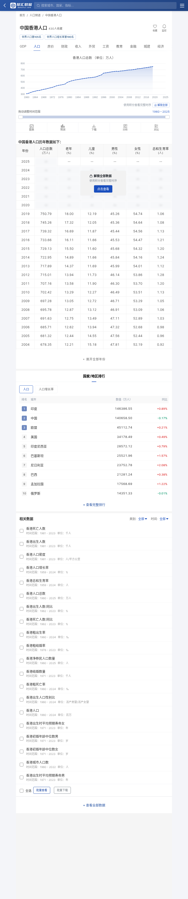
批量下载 (62, 790)
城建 (147, 46)
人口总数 (46, 148)
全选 (28, 790)
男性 (114, 148)
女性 (137, 148)
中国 (34, 418)
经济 (161, 46)
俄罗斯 (35, 493)
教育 (119, 46)
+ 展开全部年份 (94, 359)
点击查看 (103, 189)
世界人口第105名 (31, 37)
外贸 (92, 46)
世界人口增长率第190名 (60, 37)
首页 (22, 15)
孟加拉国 (37, 484)
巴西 (34, 474)
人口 (37, 46)
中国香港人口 (53, 15)
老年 (69, 148)
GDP (23, 46)
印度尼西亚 (39, 446)
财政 (64, 46)
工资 (105, 46)
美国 (34, 437)
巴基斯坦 (37, 456)
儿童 (91, 148)
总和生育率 (160, 148)
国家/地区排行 (94, 376)
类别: (133, 518)
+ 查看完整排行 (94, 505)
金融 (133, 46)
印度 (34, 409)
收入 (78, 46)
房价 (50, 46)
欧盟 (34, 427)
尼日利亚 (37, 465)
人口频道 (35, 15)
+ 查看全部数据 (94, 805)
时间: (154, 518)
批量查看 (41, 790)
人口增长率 (46, 389)
